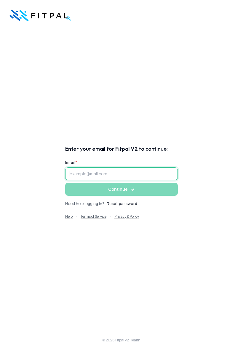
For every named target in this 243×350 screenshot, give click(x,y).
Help (69, 216)
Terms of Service (93, 216)
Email (70, 162)
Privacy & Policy (126, 216)
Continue (118, 189)
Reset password (122, 203)
